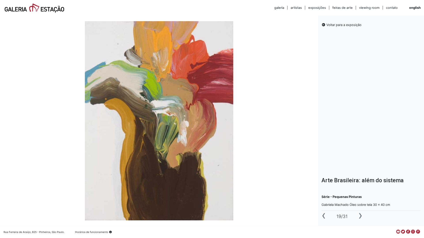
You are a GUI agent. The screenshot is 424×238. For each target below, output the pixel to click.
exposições (317, 8)
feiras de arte (342, 8)
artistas (296, 8)
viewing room (369, 8)
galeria (279, 8)
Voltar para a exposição (344, 25)
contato (392, 8)
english (415, 8)
